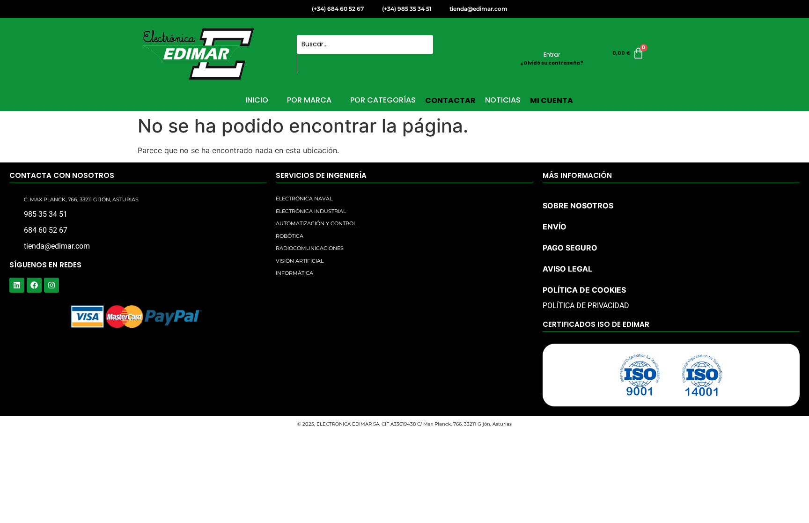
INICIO (256, 100)
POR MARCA (309, 100)
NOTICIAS (503, 100)
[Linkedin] (16, 285)
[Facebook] (34, 285)
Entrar (552, 55)
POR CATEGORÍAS (383, 100)
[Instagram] (51, 285)
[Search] (308, 63)
